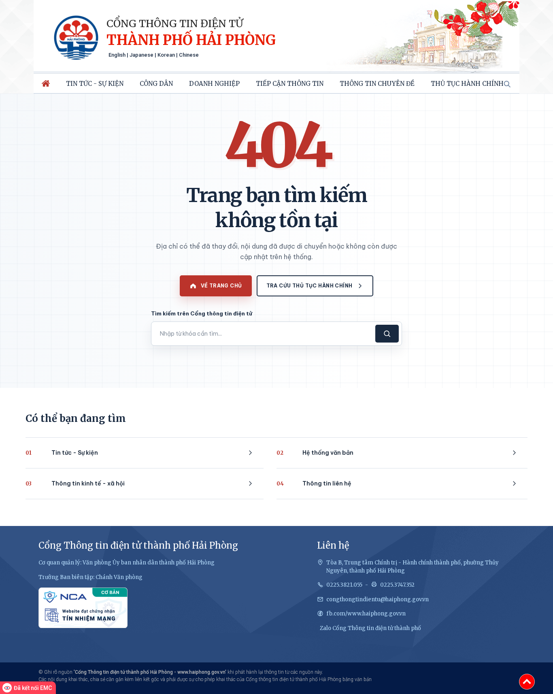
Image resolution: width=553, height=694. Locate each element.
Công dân (156, 83)
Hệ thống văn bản (314, 452)
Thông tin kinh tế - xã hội (75, 483)
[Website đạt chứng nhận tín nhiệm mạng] (83, 608)
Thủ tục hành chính (467, 83)
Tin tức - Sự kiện (94, 83)
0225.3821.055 (344, 584)
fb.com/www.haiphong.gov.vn (366, 613)
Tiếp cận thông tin (289, 83)
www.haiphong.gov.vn (201, 672)
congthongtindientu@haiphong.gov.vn (377, 599)
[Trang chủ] (46, 83)
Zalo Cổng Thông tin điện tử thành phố (370, 628)
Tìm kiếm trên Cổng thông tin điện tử (201, 313)
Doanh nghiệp (214, 83)
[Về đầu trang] (527, 682)
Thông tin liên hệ (313, 483)
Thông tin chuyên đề (377, 83)
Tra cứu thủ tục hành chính (309, 286)
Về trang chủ (221, 286)
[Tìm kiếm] (507, 84)
